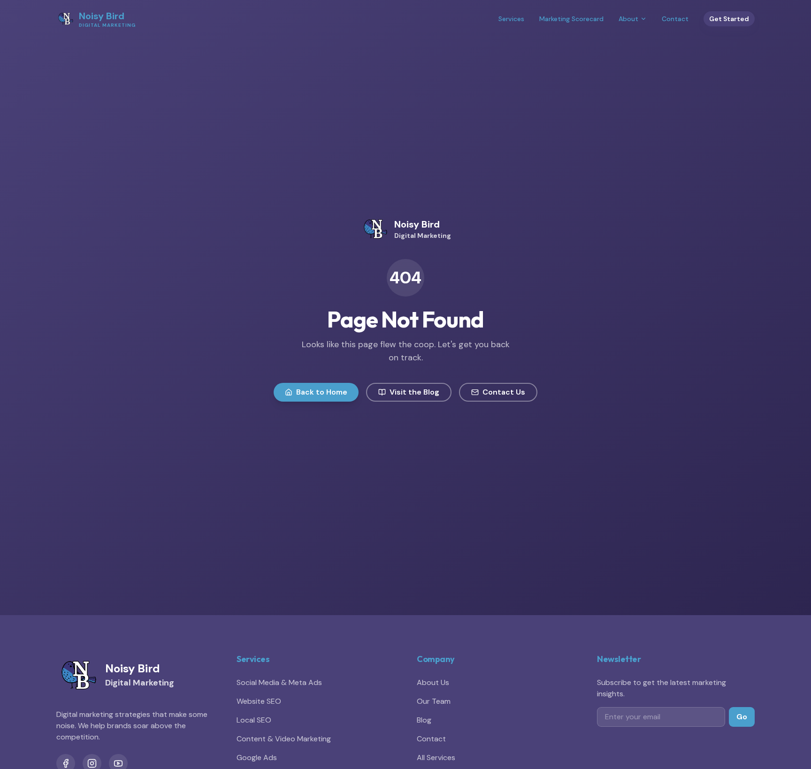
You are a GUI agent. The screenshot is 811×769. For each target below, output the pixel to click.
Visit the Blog (414, 392)
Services (511, 19)
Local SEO (254, 720)
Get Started (729, 19)
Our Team (434, 701)
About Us (433, 682)
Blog (424, 720)
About (628, 19)
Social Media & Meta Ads (279, 682)
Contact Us (503, 392)
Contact (675, 19)
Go (741, 717)
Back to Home (321, 392)
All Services (436, 757)
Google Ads (257, 757)
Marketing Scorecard (571, 19)
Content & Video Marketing (284, 739)
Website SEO (259, 701)
